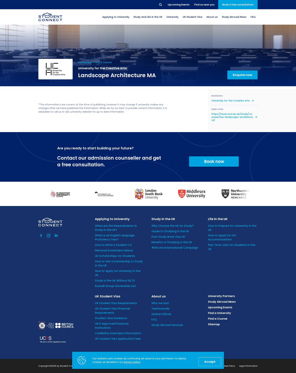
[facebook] (41, 235)
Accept (209, 361)
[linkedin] (56, 235)
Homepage (85, 62)
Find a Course (103, 62)
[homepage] (50, 17)
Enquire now (242, 75)
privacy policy (132, 362)
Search (160, 4)
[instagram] (48, 235)
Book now (214, 161)
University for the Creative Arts (230, 100)
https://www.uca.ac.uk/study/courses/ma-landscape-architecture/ (232, 117)
